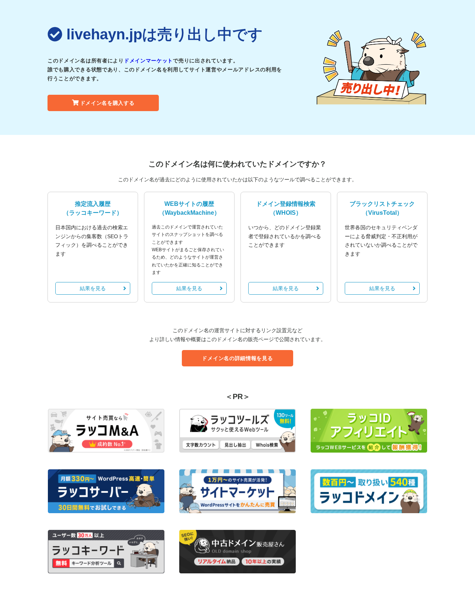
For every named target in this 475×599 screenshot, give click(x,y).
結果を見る (93, 288)
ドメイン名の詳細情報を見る (237, 358)
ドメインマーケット (148, 61)
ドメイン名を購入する (107, 103)
